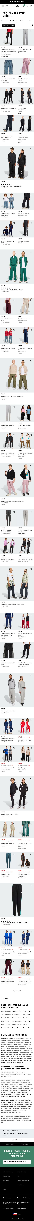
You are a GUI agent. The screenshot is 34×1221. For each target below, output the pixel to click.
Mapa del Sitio (6, 1176)
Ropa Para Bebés (26, 1018)
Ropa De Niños (5, 1024)
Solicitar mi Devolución (23, 1180)
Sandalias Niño (16, 1018)
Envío (4, 1185)
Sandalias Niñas (17, 1011)
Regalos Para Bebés (27, 1011)
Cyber (4, 1189)
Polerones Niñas (17, 1021)
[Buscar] (27, 6)
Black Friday (20, 1185)
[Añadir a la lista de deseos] (14, 31)
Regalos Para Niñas (27, 1015)
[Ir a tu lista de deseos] (7, 6)
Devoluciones (6, 1180)
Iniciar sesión (9, 1144)
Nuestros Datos (7, 1198)
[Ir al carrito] (31, 6)
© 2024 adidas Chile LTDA (17, 1218)
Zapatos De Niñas (26, 1028)
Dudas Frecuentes (21, 1172)
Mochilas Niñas (5, 1028)
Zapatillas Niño (5, 1018)
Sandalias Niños (17, 1024)
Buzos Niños (15, 1014)
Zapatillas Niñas (6, 1011)
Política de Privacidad (8, 1208)
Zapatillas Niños (6, 1014)
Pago (18, 1176)
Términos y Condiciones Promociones (23, 1203)
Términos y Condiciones (23, 1198)
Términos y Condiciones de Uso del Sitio (9, 1203)
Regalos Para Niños (16, 1028)
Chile (19, 1214)
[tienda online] (17, 7)
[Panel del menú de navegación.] (3, 6)
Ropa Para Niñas (26, 1025)
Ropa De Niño (5, 1021)
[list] (17, 21)
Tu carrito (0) (24, 1144)
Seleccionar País (21, 1208)
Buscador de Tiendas (8, 1172)
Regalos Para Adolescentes (27, 1021)
